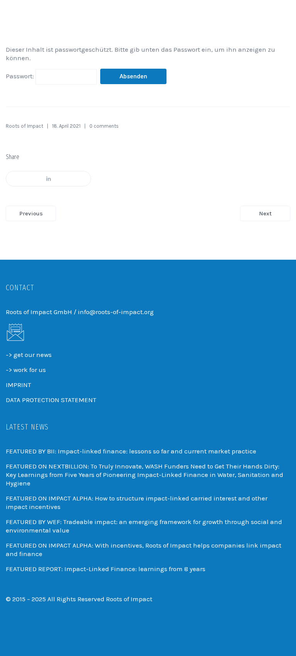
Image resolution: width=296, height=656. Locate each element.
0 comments (104, 126)
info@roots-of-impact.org (116, 312)
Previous (31, 213)
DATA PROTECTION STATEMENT (51, 400)
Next (265, 213)
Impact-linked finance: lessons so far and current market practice (157, 451)
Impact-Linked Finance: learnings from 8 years (134, 569)
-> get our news (29, 354)
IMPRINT (18, 385)
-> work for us (26, 370)
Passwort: (20, 76)
